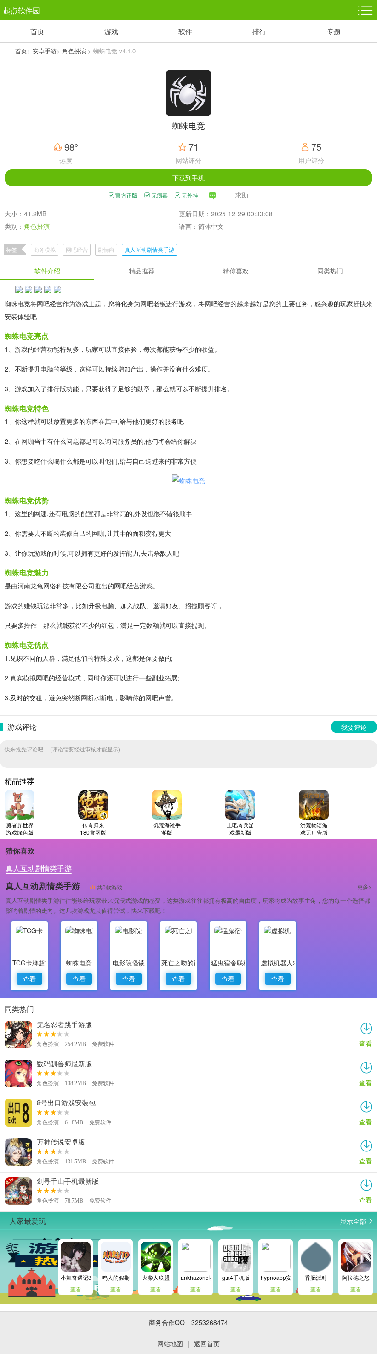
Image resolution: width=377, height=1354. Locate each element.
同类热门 (330, 270)
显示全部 (353, 1221)
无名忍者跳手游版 (64, 1024)
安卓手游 (45, 50)
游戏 (111, 31)
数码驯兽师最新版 (64, 1063)
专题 (334, 31)
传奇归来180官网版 (93, 828)
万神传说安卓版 (61, 1141)
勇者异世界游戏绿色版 (20, 828)
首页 (37, 31)
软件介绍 (47, 270)
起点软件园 (21, 10)
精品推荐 (141, 270)
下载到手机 (188, 177)
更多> (364, 886)
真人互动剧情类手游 (149, 249)
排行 (259, 31)
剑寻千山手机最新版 (68, 1181)
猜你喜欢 (236, 270)
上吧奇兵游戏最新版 (240, 828)
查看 (29, 978)
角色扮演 (74, 50)
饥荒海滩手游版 (167, 828)
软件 (185, 31)
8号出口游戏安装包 (66, 1102)
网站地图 (170, 1343)
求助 (241, 195)
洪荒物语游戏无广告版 (314, 828)
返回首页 (207, 1343)
